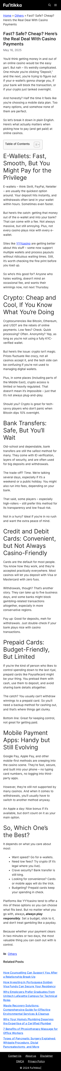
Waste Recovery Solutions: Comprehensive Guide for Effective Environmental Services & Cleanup (26, 1009)
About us (30, 1055)
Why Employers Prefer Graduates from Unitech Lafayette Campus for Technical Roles (30, 996)
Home (7, 15)
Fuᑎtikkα (12, 5)
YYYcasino (23, 243)
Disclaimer (46, 1055)
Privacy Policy (36, 1061)
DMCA (20, 1061)
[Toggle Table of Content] (35, 144)
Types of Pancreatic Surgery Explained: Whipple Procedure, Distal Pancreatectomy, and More (29, 1042)
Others (19, 15)
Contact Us (14, 1055)
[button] (50, 5)
